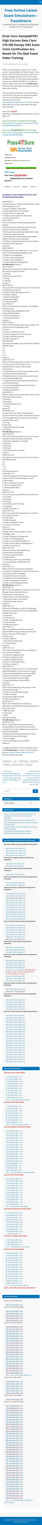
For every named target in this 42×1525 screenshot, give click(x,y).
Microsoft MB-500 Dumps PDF (15, 907)
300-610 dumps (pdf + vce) (14, 1347)
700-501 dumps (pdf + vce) (14, 1470)
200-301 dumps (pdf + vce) (14, 1305)
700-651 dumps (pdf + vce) (14, 1477)
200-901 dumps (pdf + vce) (14, 1311)
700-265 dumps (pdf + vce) (14, 1468)
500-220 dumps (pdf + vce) (14, 1447)
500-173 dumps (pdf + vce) (14, 1412)
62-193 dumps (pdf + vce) (14, 1213)
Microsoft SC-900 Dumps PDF (15, 1057)
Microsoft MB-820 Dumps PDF (15, 914)
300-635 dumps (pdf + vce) (14, 1356)
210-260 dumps (23, 761)
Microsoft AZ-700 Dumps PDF (15, 1036)
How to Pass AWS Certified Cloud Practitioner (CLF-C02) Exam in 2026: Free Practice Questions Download (20, 816)
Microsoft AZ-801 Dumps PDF (15, 885)
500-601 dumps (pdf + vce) (14, 1426)
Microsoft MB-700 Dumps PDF (15, 910)
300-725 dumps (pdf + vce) (14, 1366)
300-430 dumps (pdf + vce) (14, 1336)
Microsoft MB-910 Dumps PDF (15, 917)
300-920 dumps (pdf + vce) (14, 1320)
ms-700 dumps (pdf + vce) (14, 1204)
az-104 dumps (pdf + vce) (14, 1077)
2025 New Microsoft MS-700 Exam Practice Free (19, 820)
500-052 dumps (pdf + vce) (14, 1415)
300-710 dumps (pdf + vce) (14, 1359)
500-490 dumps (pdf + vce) (14, 1424)
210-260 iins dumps (17, 765)
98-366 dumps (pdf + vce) (14, 1267)
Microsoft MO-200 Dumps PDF (16, 853)
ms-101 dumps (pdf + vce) (14, 1186)
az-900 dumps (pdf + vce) (14, 1215)
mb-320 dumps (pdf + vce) (14, 1147)
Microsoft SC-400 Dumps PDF (15, 937)
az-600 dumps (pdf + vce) (14, 1097)
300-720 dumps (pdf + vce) (14, 1363)
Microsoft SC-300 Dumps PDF (15, 1050)
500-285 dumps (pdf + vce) (14, 1449)
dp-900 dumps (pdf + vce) (14, 1220)
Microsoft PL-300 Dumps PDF (15, 965)
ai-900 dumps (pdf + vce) (13, 1217)
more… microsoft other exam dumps (17, 1247)
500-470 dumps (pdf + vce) (14, 1433)
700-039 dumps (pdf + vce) (14, 1459)
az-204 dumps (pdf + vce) (14, 1084)
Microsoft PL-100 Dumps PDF (15, 970)
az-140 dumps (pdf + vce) (14, 1081)
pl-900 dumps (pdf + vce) (13, 1229)
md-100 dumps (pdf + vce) (14, 1179)
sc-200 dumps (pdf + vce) (14, 1240)
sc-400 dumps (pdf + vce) (14, 1244)
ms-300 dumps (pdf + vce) (14, 1195)
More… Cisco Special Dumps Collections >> (19, 1500)
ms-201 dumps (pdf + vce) (14, 1190)
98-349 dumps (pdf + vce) (14, 1253)
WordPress (34, 1520)
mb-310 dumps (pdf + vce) (14, 1145)
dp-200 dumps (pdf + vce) (14, 1115)
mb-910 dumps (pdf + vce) (14, 1224)
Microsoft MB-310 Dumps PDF (15, 900)
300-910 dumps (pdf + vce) (14, 1316)
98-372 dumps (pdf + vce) (14, 1274)
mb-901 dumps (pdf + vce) (14, 1222)
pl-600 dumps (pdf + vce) (13, 1170)
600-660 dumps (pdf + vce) (14, 1452)
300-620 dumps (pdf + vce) (14, 1352)
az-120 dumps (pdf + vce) (14, 1079)
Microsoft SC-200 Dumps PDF (15, 1054)
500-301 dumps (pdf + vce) (14, 1417)
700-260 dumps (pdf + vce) (14, 1466)
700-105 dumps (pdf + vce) (14, 1461)
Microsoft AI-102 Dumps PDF (15, 864)
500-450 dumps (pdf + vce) (14, 1442)
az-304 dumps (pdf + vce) (14, 1090)
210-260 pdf (28, 765)
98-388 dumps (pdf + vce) (14, 1283)
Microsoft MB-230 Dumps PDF (15, 893)
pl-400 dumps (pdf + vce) (13, 1168)
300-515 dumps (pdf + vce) (14, 1343)
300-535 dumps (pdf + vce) (14, 1345)
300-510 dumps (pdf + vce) (14, 1340)
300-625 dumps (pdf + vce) (14, 1354)
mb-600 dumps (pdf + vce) (14, 1156)
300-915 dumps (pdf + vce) (14, 1318)
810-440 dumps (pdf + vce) (14, 1495)
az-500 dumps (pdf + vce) (14, 1095)
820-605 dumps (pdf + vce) (14, 1498)
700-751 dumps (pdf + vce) (14, 1484)
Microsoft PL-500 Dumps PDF (15, 963)
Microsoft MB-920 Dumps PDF (15, 919)
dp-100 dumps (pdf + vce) (14, 1113)
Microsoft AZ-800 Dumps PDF (15, 883)
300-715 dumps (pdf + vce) (14, 1361)
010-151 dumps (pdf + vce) (14, 1406)
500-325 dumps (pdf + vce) (14, 1422)
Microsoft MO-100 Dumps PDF (16, 848)
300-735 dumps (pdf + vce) (14, 1370)
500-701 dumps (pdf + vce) (14, 1438)
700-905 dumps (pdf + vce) (14, 1493)
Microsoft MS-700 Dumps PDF (15, 930)
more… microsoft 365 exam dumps (17, 1206)
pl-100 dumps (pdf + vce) (13, 1163)
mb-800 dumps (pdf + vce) (14, 1161)
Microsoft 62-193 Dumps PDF (15, 874)
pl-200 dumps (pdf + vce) (13, 1165)
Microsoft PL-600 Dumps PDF (15, 981)
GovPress (25, 1520)
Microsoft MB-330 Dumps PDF (15, 903)
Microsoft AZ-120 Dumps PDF (15, 1045)
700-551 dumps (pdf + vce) (14, 1475)
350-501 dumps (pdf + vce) (14, 1384)
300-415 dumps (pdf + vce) (14, 1329)
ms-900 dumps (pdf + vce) (14, 1231)
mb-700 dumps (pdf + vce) (14, 1158)
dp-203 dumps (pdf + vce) (14, 1120)
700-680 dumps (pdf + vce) (14, 1479)
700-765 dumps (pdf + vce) (14, 1486)
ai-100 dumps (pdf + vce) (13, 1106)
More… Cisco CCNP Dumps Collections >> (19, 1375)
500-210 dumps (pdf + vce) (14, 1445)
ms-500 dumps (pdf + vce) (14, 1199)
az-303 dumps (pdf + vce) (14, 1088)
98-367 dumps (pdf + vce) (14, 1269)
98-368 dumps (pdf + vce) (14, 1271)
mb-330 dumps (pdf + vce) (14, 1149)
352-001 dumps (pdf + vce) (14, 1399)
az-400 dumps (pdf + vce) (14, 1093)
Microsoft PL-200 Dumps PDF (15, 976)
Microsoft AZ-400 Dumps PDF (15, 1048)
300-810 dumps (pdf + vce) (14, 1373)
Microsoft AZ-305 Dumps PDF (15, 1041)
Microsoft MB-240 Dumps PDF (15, 896)
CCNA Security (7, 761)
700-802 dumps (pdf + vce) (14, 1489)
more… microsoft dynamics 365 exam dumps (20, 1172)
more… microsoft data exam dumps (17, 1124)
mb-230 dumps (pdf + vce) (14, 1138)
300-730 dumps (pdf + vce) (14, 1368)
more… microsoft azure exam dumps (17, 1100)
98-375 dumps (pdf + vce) (14, 1276)
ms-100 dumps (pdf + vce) (14, 1183)
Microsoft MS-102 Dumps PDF (15, 928)
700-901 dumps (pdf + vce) (14, 1491)
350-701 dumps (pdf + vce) (14, 1388)
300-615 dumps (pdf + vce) (14, 1350)
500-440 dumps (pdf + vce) (14, 1440)
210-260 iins (6, 765)
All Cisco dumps (9, 1502)
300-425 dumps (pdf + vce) (14, 1333)
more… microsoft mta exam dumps (17, 1285)
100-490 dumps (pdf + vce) (14, 1408)
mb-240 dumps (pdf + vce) (14, 1140)
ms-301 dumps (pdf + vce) (14, 1197)
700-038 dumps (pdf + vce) (14, 1456)
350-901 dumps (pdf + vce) (14, 1313)
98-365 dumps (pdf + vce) (14, 1265)
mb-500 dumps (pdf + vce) (14, 1154)
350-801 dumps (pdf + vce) (14, 1391)
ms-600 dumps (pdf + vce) (14, 1202)
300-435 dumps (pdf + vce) (14, 1338)
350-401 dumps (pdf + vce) (14, 1381)
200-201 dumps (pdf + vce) (14, 1410)
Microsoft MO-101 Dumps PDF (16, 851)
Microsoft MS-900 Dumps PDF (15, 934)
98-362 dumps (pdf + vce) (14, 1258)
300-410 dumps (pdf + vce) (14, 1327)
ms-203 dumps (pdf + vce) (14, 1192)
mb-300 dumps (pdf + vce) (14, 1142)
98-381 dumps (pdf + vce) (14, 1278)
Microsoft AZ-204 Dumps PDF (15, 1031)
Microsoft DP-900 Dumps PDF (15, 1025)
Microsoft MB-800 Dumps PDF (15, 912)
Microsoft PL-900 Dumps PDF (15, 978)
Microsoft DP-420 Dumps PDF (15, 1022)
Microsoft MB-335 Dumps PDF (15, 905)
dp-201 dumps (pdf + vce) (14, 1118)
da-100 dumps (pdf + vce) (14, 1111)
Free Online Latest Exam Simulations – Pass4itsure (21, 15)
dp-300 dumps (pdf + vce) (14, 1122)
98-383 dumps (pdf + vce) (14, 1281)
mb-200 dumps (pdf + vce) (14, 1131)
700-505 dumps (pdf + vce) (14, 1472)
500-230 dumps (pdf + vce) (14, 1419)
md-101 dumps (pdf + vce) (14, 1181)
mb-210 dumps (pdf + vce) (14, 1133)
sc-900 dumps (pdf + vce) (14, 1233)
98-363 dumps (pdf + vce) (14, 1260)
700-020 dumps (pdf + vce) (14, 1454)
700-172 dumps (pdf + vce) (14, 1463)
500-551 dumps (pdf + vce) (14, 1436)
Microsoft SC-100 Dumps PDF (15, 947)
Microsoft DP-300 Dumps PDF (15, 1029)
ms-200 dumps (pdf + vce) (14, 1188)
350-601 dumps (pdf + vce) (14, 1386)
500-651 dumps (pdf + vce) (14, 1429)
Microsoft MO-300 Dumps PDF (16, 855)
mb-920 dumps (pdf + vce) (14, 1227)
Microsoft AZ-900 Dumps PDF (15, 1034)
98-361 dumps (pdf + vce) (14, 1255)
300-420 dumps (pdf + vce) (14, 1331)
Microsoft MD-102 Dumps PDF (16, 925)
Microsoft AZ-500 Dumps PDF (15, 1038)
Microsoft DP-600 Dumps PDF (15, 989)
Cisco (14, 761)
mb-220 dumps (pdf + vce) (14, 1135)
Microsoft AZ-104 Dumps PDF (15, 1020)
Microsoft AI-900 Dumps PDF (15, 866)
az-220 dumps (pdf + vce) (14, 1086)
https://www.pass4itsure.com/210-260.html (18, 102)
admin (26, 64)
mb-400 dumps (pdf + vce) (14, 1152)
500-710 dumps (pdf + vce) (14, 1431)
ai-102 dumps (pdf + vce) (13, 1108)
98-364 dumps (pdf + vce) (14, 1262)
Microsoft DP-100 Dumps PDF (15, 1027)
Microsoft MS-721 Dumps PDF (15, 932)
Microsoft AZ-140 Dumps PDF (15, 1043)
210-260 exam (34, 761)
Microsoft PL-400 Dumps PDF (15, 967)
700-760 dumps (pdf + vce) (14, 1482)
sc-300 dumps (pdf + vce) (14, 1242)
